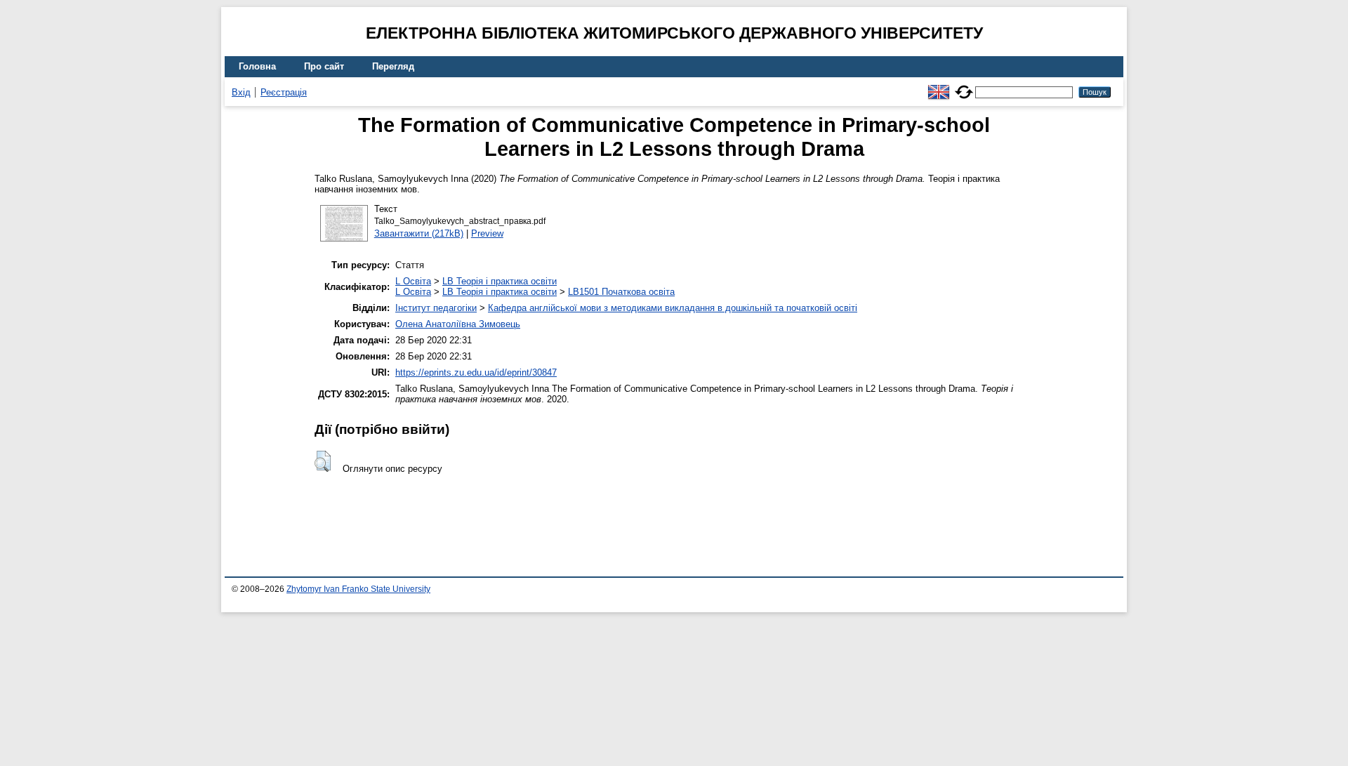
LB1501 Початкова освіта (621, 291)
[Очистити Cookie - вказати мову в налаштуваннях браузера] (964, 86)
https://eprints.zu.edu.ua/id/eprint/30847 (476, 372)
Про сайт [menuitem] (324, 66)
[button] (323, 461)
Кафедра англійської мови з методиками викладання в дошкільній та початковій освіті (672, 308)
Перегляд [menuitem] (393, 66)
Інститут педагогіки (436, 308)
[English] (938, 86)
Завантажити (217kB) (418, 233)
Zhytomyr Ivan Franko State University (358, 589)
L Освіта (413, 281)
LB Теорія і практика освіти (499, 281)
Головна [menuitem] (257, 66)
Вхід (241, 92)
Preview (487, 233)
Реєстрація (283, 92)
